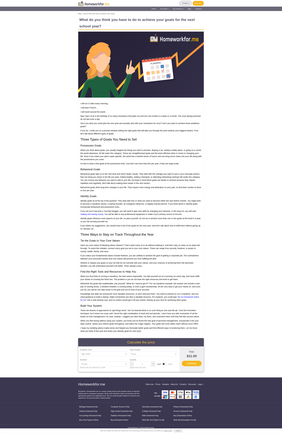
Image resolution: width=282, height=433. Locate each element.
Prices (154, 9)
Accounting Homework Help (90, 415)
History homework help (88, 411)
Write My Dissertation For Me (184, 420)
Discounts (192, 384)
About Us (174, 384)
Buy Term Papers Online (88, 420)
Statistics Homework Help (121, 415)
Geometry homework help (152, 407)
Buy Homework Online (119, 420)
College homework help (151, 411)
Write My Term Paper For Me (153, 420)
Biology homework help (88, 407)
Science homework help (182, 411)
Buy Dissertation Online (182, 415)
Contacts (198, 9)
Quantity (133, 360)
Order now (150, 384)
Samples (165, 384)
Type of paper (135, 350)
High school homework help (122, 411)
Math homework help (150, 415)
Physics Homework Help (183, 407)
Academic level (86, 350)
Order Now (198, 3)
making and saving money (91, 214)
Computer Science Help (120, 407)
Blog (189, 9)
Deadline (83, 360)
